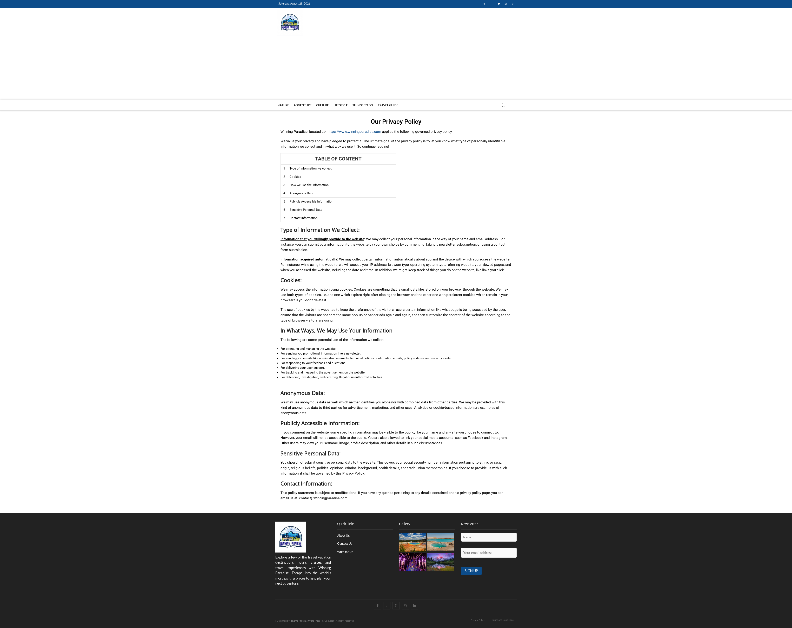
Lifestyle (341, 105)
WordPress (314, 620)
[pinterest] (498, 4)
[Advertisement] (396, 69)
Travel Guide (388, 105)
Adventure (302, 105)
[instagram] (505, 4)
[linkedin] (513, 4)
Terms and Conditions (503, 620)
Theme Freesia (298, 620)
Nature (283, 105)
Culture (322, 105)
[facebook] (484, 4)
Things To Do (362, 105)
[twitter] (491, 4)
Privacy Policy (477, 620)
